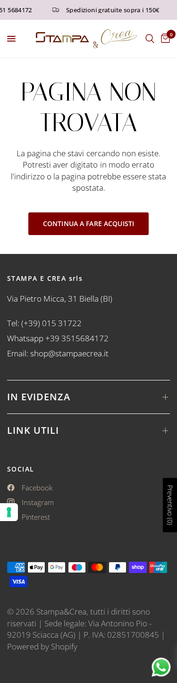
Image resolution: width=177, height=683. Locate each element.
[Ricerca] (150, 39)
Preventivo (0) (170, 505)
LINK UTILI (33, 430)
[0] (164, 39)
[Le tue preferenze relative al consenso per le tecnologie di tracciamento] (9, 512)
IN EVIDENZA (38, 396)
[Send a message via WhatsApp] (161, 667)
